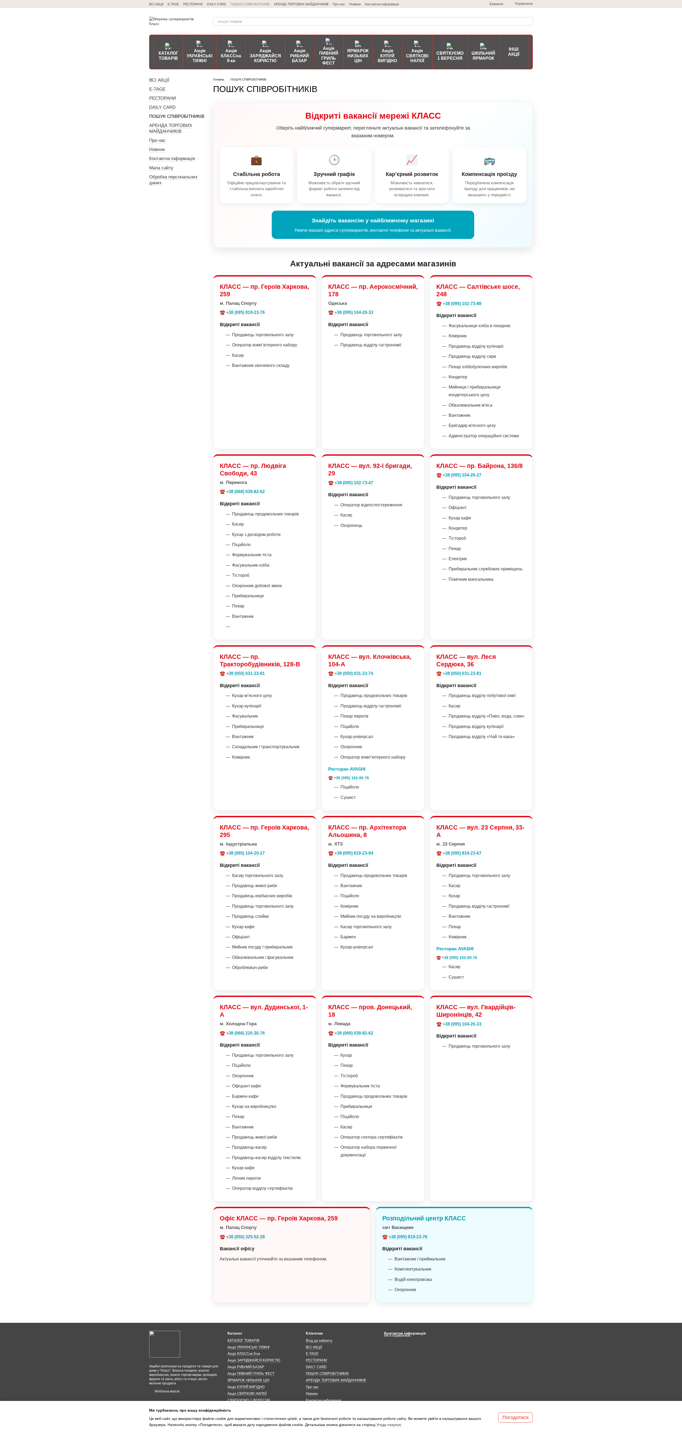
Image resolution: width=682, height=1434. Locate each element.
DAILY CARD (216, 4)
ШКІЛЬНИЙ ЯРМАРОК (483, 55)
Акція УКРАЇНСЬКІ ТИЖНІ (199, 56)
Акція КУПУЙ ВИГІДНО (387, 56)
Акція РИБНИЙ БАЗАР (299, 56)
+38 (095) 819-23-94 (354, 853)
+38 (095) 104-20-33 (354, 312)
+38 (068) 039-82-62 (245, 491)
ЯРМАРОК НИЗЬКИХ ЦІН (358, 56)
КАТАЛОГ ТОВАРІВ (168, 55)
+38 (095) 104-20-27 (462, 475)
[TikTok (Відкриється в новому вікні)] (462, 4)
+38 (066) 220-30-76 (245, 1033)
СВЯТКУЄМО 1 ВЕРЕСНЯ (450, 55)
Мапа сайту (161, 167)
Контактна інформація (382, 4)
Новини (355, 4)
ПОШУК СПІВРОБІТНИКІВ (250, 4)
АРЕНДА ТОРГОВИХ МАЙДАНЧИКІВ (301, 4)
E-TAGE (173, 4)
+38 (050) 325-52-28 (245, 1237)
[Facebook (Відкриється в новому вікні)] (468, 4)
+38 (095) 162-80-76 (351, 778)
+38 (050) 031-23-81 (245, 673)
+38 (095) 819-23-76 (245, 312)
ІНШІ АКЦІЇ (513, 51)
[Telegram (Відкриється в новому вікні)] (449, 4)
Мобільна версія (167, 1391)
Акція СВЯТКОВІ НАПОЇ (417, 56)
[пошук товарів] (528, 21)
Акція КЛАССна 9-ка (231, 56)
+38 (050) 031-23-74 (354, 673)
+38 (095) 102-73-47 (354, 482)
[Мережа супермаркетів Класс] (164, 1344)
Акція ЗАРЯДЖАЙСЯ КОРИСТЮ (265, 56)
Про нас (339, 4)
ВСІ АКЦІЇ (156, 4)
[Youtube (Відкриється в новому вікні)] (475, 4)
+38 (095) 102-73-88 (462, 303)
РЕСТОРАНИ (193, 4)
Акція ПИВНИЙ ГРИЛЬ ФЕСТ (328, 55)
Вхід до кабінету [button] (319, 1341)
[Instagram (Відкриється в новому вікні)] (455, 4)
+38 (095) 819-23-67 (462, 853)
